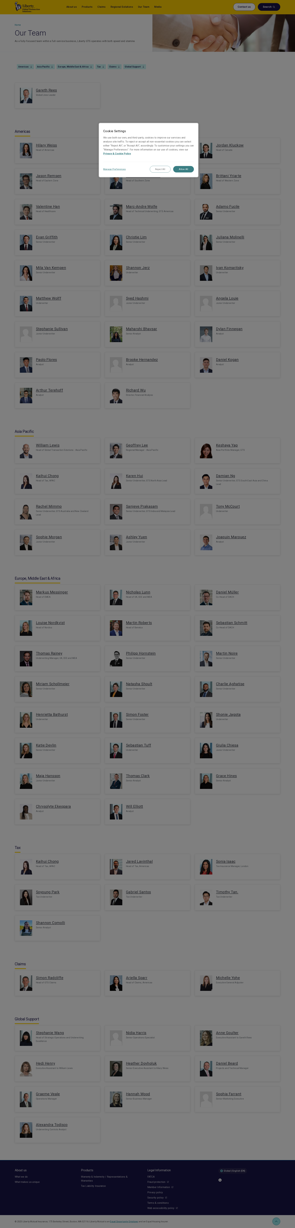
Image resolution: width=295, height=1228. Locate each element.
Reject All (160, 169)
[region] (149, 150)
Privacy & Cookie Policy (117, 153)
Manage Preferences (114, 169)
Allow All (183, 169)
